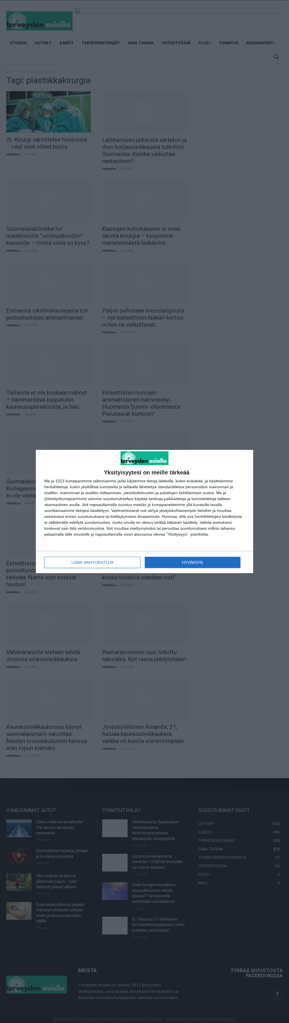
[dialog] (144, 511)
